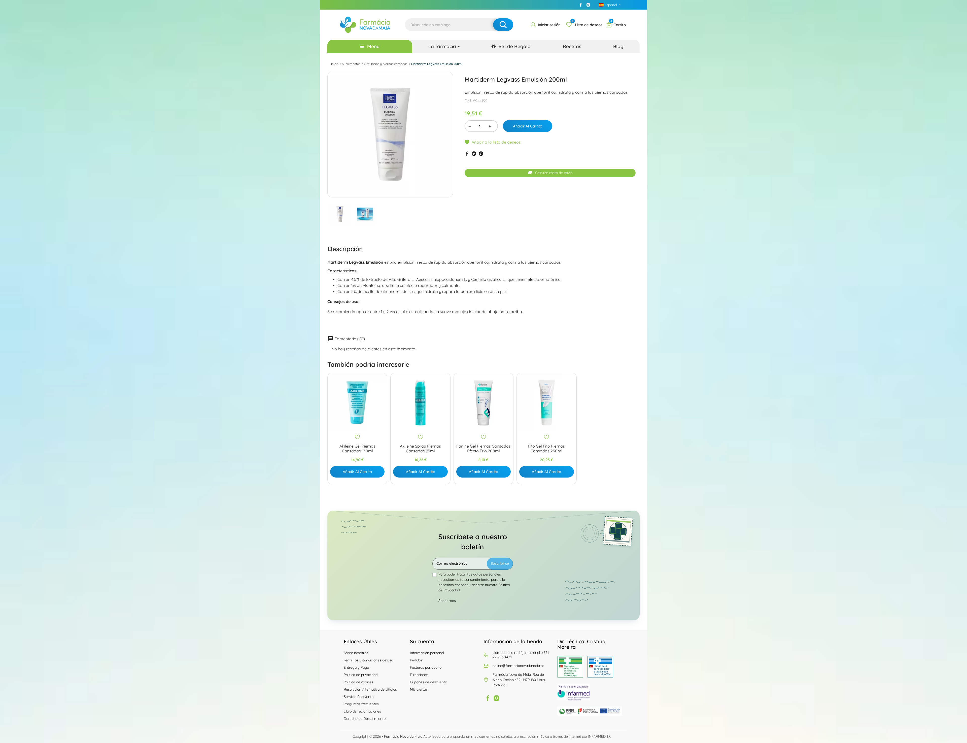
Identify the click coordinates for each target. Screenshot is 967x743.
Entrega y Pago (356, 667)
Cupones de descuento (428, 682)
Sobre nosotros (356, 653)
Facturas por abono (425, 667)
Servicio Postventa (358, 696)
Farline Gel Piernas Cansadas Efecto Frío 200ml (483, 448)
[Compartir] (467, 153)
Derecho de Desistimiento (365, 718)
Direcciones (419, 674)
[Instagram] (588, 5)
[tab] (345, 249)
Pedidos (416, 660)
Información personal (427, 653)
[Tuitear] (474, 153)
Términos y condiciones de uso (368, 660)
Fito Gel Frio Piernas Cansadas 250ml (546, 448)
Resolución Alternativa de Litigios (370, 689)
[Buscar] (503, 24)
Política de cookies (358, 682)
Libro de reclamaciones (362, 711)
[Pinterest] (481, 153)
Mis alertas (419, 689)
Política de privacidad (360, 674)
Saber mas (447, 600)
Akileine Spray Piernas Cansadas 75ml (420, 448)
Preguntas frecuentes (361, 704)
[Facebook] (580, 5)
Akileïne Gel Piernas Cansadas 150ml (357, 448)
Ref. (468, 100)
